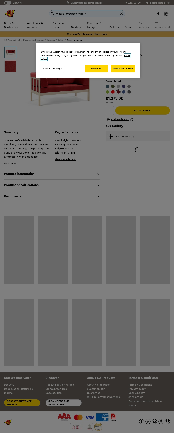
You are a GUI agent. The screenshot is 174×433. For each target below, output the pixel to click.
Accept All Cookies (123, 68)
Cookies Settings (52, 68)
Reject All (96, 68)
